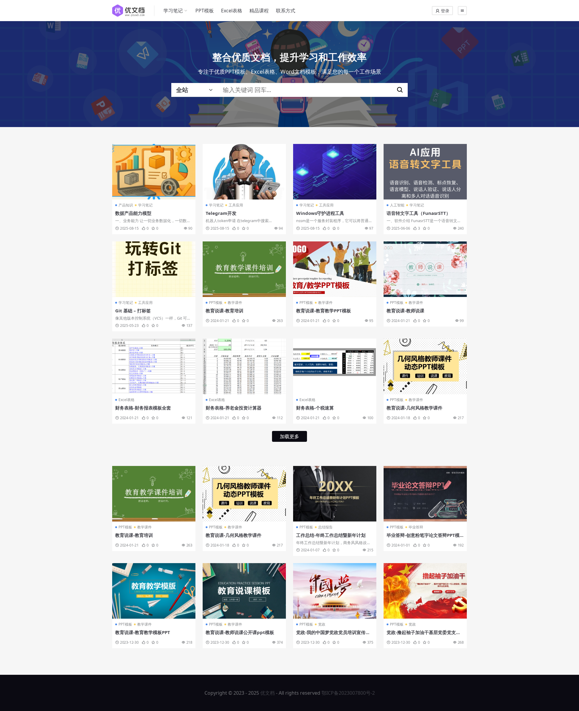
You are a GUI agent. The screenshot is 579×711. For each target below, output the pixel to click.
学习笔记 (173, 10)
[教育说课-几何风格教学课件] (425, 366)
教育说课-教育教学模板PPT (142, 632)
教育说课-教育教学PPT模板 (323, 311)
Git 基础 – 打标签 (133, 311)
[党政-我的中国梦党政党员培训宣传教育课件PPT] (334, 591)
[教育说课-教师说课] (425, 269)
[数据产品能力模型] (153, 171)
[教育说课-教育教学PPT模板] (334, 269)
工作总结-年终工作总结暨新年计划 (330, 535)
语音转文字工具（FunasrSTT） (419, 213)
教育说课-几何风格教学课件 (414, 408)
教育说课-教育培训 (224, 311)
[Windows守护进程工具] (334, 171)
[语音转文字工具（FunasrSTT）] (425, 171)
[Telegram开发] (244, 171)
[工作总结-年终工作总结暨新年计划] (334, 493)
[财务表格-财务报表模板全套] (153, 366)
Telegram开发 (221, 213)
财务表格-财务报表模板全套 (143, 408)
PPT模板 (204, 10)
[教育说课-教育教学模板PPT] (153, 591)
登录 (444, 11)
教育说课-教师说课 (405, 311)
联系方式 (285, 10)
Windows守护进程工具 (320, 213)
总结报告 (325, 527)
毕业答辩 (416, 527)
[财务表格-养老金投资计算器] (244, 366)
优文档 (267, 693)
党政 (321, 624)
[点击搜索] (400, 90)
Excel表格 (231, 10)
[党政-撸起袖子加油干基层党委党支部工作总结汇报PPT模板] (425, 591)
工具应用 (236, 205)
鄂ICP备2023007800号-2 (348, 693)
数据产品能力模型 (133, 213)
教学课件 (235, 302)
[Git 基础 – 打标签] (153, 269)
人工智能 (397, 205)
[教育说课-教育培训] (244, 269)
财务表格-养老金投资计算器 (233, 408)
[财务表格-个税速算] (334, 366)
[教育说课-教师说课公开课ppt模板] (244, 591)
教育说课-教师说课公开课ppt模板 (240, 632)
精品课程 (259, 10)
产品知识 (126, 205)
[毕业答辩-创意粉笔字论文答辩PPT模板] (425, 493)
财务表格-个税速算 (315, 408)
